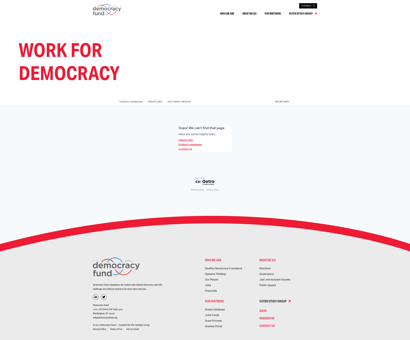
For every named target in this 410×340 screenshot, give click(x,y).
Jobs (208, 285)
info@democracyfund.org (105, 317)
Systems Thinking (215, 274)
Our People (211, 279)
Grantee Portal (213, 326)
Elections (265, 268)
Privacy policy (197, 189)
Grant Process (213, 321)
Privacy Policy (99, 329)
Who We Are (227, 13)
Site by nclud (132, 329)
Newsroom (266, 318)
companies (131, 101)
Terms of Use (116, 329)
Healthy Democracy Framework (223, 268)
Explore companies (190, 144)
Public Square (267, 285)
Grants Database (215, 309)
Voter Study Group (301, 13)
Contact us (185, 149)
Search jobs (186, 140)
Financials (211, 291)
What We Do (249, 13)
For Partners (273, 13)
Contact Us (267, 326)
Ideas (263, 310)
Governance (266, 274)
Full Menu (306, 6)
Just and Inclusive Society (274, 279)
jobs (155, 101)
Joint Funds (212, 315)
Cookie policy (213, 189)
